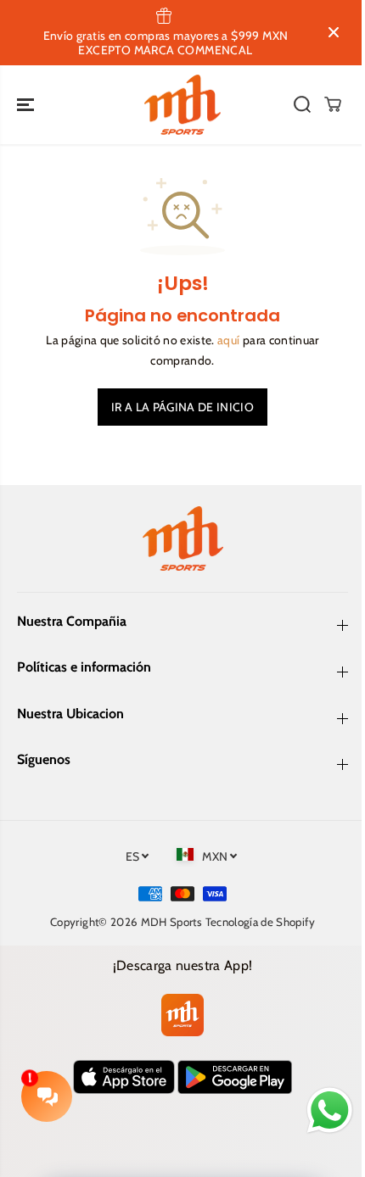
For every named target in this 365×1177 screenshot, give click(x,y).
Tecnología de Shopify (260, 922)
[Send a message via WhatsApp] (330, 1110)
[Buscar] (302, 104)
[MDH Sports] (182, 105)
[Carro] (332, 104)
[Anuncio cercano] (333, 32)
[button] (27, 105)
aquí (228, 340)
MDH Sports (172, 922)
